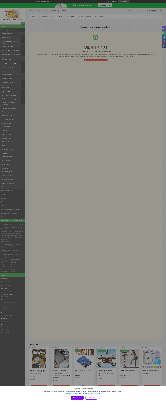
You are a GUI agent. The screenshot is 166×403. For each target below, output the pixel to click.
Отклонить (91, 397)
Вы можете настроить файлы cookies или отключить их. (82, 393)
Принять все (77, 397)
